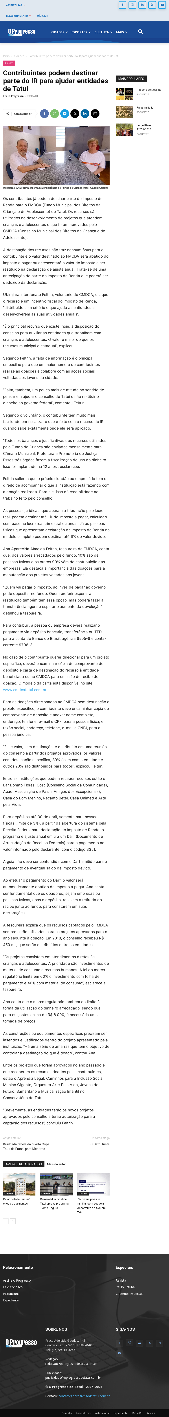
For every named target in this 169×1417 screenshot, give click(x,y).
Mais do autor (56, 1164)
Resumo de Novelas (149, 89)
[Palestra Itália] (124, 112)
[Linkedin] (142, 5)
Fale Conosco (13, 1287)
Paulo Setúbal (125, 1287)
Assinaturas (83, 1413)
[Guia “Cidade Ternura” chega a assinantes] (19, 1184)
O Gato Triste (100, 1144)
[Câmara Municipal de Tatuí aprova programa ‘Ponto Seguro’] (56, 1184)
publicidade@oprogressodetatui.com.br (73, 1377)
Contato (67, 1413)
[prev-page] (6, 1221)
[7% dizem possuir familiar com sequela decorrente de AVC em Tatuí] (93, 1184)
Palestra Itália (145, 107)
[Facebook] (122, 5)
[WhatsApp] (54, 113)
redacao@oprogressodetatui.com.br (71, 1364)
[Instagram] (132, 5)
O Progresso (16, 96)
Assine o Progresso (17, 1280)
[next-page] (13, 1221)
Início (6, 56)
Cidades (19, 56)
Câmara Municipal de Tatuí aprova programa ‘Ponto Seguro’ (54, 1203)
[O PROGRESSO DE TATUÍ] (21, 32)
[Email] (95, 113)
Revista (121, 1280)
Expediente (11, 1300)
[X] (152, 5)
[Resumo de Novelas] (124, 94)
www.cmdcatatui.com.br (24, 690)
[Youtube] (162, 5)
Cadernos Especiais (129, 1294)
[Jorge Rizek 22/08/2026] (124, 130)
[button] (141, 32)
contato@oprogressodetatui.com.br (84, 1396)
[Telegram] (64, 113)
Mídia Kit (137, 1413)
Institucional (11, 1294)
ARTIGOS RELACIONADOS (24, 1164)
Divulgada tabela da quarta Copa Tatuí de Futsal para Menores (26, 1146)
